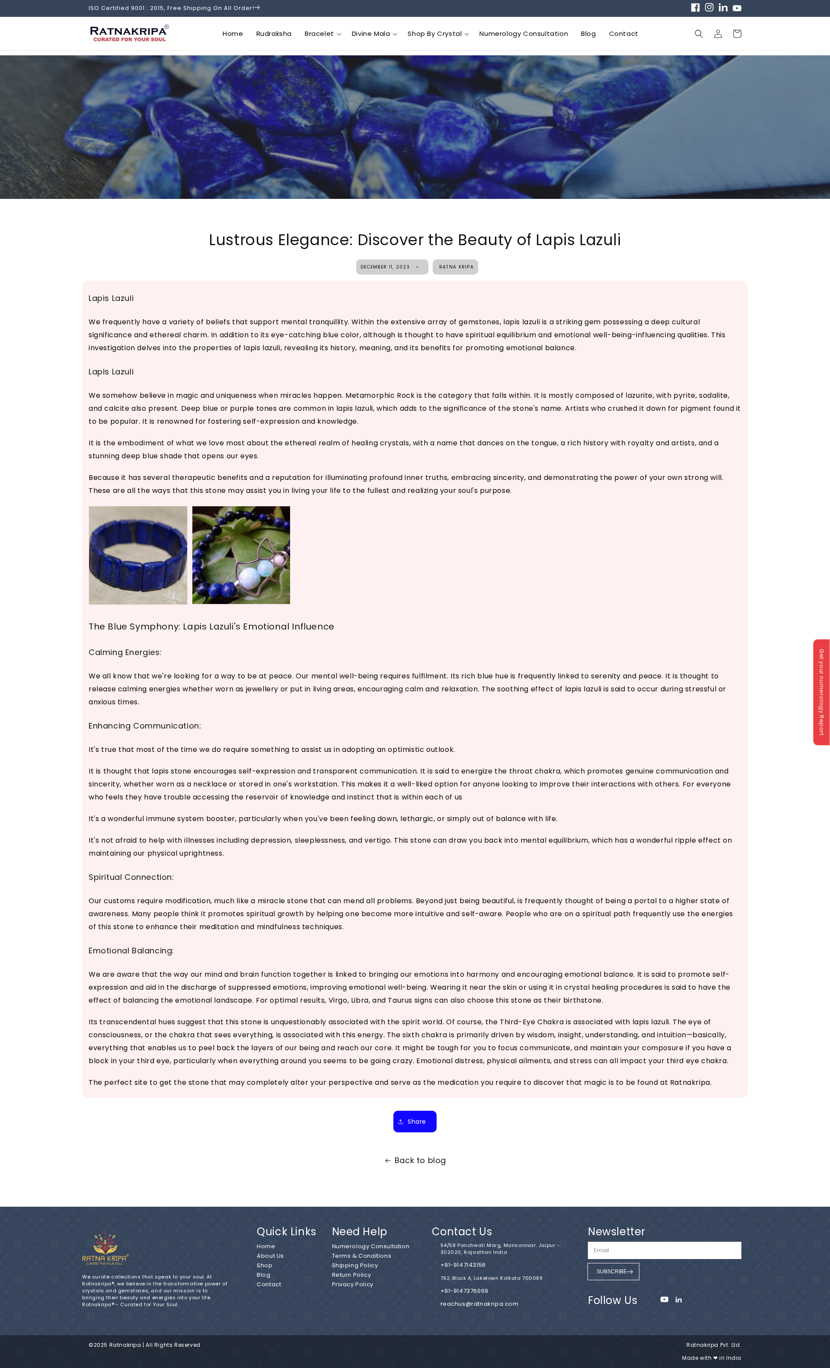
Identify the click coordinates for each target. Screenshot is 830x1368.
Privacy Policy (353, 1284)
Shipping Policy (355, 1265)
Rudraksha (274, 33)
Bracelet (319, 33)
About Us (270, 1256)
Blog (588, 33)
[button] (737, 33)
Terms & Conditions (362, 1256)
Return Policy (351, 1275)
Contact (623, 33)
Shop (264, 1265)
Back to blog (420, 1160)
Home (233, 33)
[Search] (699, 33)
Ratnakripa (125, 1345)
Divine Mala (371, 33)
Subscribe (612, 1272)
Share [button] (417, 1121)
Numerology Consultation (523, 33)
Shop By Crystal (435, 33)
